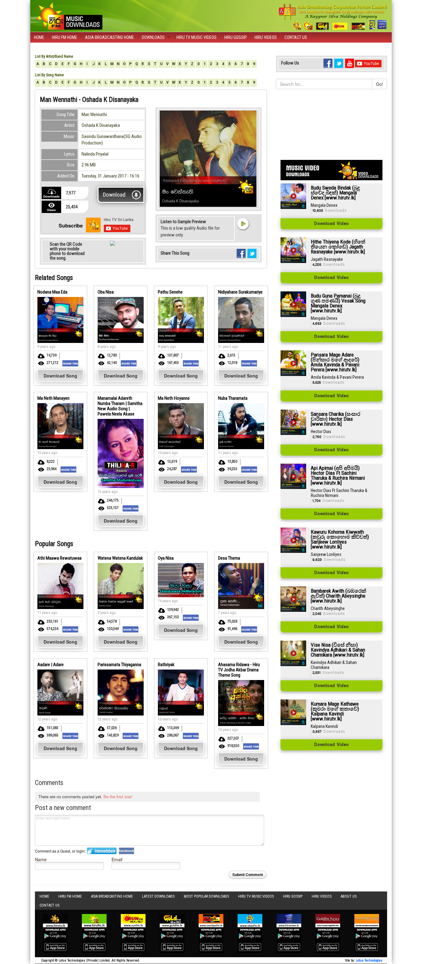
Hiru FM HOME (64, 37)
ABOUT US (349, 896)
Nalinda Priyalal (95, 154)
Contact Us (296, 37)
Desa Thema (229, 558)
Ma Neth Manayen (53, 398)
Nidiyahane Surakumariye (240, 292)
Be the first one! (117, 796)
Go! (379, 84)
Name (41, 859)
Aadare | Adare (50, 664)
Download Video (331, 224)
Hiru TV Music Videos (196, 37)
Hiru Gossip (235, 37)
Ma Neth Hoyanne (174, 398)
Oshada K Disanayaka (101, 125)
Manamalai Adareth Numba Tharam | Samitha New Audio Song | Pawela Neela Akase (120, 406)
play (243, 223)
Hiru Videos (266, 37)
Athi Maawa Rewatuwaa (59, 558)
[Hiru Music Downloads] (69, 15)
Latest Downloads (158, 896)
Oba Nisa (106, 292)
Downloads (153, 37)
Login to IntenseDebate (101, 851)
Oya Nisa (166, 558)
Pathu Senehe (170, 292)
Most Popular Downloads (206, 896)
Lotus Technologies (369, 960)
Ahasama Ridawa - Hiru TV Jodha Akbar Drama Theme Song (239, 670)
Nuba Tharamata (232, 398)
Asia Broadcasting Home (109, 37)
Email (117, 859)
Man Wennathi (94, 114)
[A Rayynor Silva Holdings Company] (333, 17)
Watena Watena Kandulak (120, 558)
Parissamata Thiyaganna (119, 664)
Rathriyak (166, 664)
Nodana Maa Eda (52, 292)
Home (39, 37)
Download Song (60, 376)
